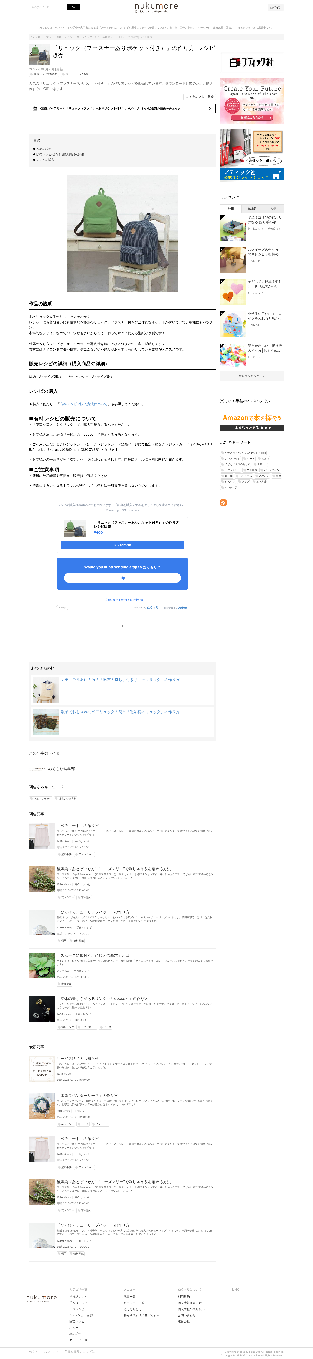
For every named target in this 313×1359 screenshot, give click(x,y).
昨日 (231, 208)
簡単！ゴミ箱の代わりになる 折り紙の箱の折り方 (265, 220)
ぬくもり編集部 (61, 768)
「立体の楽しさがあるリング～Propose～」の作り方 (102, 998)
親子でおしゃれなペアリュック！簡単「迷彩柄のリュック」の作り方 (120, 711)
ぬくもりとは (133, 1309)
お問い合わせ (187, 1315)
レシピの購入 (45, 159)
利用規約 (184, 1296)
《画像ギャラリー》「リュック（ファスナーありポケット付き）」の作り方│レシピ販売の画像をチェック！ (122, 108)
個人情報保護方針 (190, 1303)
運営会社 (184, 1321)
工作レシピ (80, 1111)
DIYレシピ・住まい (82, 1315)
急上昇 (252, 208)
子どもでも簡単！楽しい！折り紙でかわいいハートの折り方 (265, 284)
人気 (273, 208)
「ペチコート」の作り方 (78, 825)
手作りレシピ (82, 841)
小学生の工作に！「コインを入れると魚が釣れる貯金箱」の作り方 (265, 316)
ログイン (276, 7)
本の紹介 (75, 1333)
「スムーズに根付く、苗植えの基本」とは (93, 955)
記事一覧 (130, 1296)
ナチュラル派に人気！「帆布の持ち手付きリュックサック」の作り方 (120, 679)
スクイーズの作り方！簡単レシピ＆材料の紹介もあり (265, 252)
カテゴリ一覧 (78, 1340)
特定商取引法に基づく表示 (141, 1315)
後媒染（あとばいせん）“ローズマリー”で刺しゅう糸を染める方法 (114, 869)
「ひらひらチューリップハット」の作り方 (93, 912)
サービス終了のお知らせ (78, 1058)
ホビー (73, 1327)
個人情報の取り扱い (191, 1309)
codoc (182, 607)
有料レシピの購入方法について (84, 404)
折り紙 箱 (273, 228)
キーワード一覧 (134, 1303)
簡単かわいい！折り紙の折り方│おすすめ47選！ (265, 348)
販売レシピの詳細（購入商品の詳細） (61, 154)
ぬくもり (153, 607)
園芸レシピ (76, 1321)
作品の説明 (43, 149)
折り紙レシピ (255, 228)
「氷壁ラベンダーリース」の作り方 (87, 1095)
